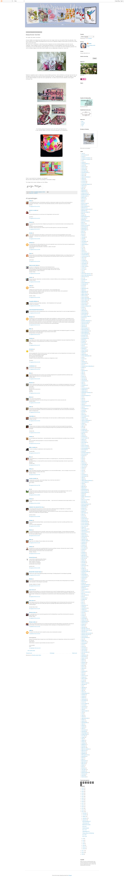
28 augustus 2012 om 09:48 (34, 516)
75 (81, 160)
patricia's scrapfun (33, 210)
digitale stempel (84, 294)
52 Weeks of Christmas (85, 157)
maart (84, 845)
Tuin (82, 713)
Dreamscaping (84, 313)
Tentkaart (83, 697)
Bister (82, 213)
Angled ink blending (85, 176)
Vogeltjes (83, 740)
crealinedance (32, 366)
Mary (30, 456)
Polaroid (83, 564)
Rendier (83, 583)
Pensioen (83, 549)
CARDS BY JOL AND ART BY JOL (36, 507)
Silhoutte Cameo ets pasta (86, 633)
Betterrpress (83, 207)
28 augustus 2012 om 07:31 (34, 465)
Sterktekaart (83, 671)
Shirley (30, 468)
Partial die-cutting (84, 540)
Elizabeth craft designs (85, 320)
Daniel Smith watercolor (86, 273)
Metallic (82, 495)
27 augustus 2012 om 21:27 (34, 345)
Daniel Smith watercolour (86, 275)
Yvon (82, 125)
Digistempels (83, 288)
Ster (82, 669)
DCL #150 (84, 834)
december (85, 813)
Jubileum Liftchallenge (85, 420)
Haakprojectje (84, 380)
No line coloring (84, 523)
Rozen (82, 603)
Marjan (90, 43)
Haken (82, 383)
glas (82, 369)
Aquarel (82, 178)
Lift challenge (84, 474)
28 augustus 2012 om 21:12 (34, 596)
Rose (82, 602)
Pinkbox (83, 559)
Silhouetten (83, 631)
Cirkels (82, 250)
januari (84, 848)
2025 (83, 789)
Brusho (82, 234)
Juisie (30, 406)
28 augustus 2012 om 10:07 (34, 535)
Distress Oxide (84, 297)
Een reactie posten (31, 650)
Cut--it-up (83, 269)
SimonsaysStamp (84, 637)
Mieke (30, 328)
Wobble (82, 765)
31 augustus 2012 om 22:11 (34, 618)
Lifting (82, 477)
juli (83, 838)
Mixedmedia (83, 506)
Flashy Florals (84, 350)
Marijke (30, 578)
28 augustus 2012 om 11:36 (34, 542)
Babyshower (31, 193)
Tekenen (83, 691)
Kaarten (82, 424)
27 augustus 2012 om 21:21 (34, 334)
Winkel (82, 757)
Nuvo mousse (84, 526)
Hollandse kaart (84, 401)
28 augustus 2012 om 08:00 (34, 494)
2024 (83, 791)
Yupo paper (83, 769)
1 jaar (82, 153)
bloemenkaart (84, 226)
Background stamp (85, 194)
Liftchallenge (83, 476)
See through (83, 618)
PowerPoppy (83, 574)
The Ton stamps (84, 703)
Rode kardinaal (84, 595)
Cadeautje (83, 237)
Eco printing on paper (85, 316)
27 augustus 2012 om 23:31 (34, 432)
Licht (82, 473)
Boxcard (83, 232)
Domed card (83, 304)
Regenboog (83, 581)
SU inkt (82, 680)
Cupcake (83, 267)
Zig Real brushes (84, 772)
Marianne (31, 382)
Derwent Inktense (84, 282)
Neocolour (83, 517)
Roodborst (83, 599)
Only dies (83, 533)
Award (82, 187)
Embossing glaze (84, 328)
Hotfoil (82, 404)
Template (83, 696)
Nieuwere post (29, 653)
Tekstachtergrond (84, 693)
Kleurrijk (83, 451)
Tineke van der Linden (33, 265)
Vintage (82, 737)
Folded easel (83, 354)
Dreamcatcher (84, 311)
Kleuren (82, 443)
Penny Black (83, 548)
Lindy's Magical (84, 482)
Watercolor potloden (85, 749)
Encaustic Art (83, 335)
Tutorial (82, 716)
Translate (90, 38)
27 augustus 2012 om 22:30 (34, 378)
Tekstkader (83, 694)
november (85, 814)
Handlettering (84, 385)
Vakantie (83, 721)
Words (82, 766)
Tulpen (82, 715)
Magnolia (83, 487)
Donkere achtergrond (85, 306)
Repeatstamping (84, 586)
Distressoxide (84, 303)
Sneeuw (83, 646)
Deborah (31, 222)
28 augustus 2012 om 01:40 (34, 443)
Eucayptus (83, 341)
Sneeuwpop (83, 647)
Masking (83, 493)
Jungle (82, 423)
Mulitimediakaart (85, 828)
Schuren (83, 614)
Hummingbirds (84, 408)
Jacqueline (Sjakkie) (33, 301)
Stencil (82, 665)
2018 (83, 801)
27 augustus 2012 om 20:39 (34, 249)
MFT (82, 498)
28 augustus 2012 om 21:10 (34, 585)
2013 (83, 810)
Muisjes (82, 511)
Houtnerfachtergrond (85, 405)
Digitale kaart (84, 292)
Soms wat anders (84, 652)
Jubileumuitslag (84, 421)
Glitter (82, 372)
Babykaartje (83, 190)
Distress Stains (84, 300)
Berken (82, 200)
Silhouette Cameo (84, 628)
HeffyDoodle (83, 391)
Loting (82, 483)
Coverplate (83, 260)
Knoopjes (83, 455)
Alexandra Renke (84, 172)
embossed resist (84, 323)
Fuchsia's (83, 358)
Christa (30, 498)
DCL (82, 278)
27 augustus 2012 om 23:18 (34, 420)
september (85, 818)
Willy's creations (32, 447)
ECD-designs (84, 314)
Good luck (83, 377)
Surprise (83, 681)
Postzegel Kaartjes (85, 571)
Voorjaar (83, 741)
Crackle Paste (84, 262)
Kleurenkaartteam (84, 448)
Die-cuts (83, 285)
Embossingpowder (85, 333)
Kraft (82, 460)
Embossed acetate (85, 322)
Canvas (82, 239)
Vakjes (82, 724)
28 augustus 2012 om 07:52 (34, 474)
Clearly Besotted (84, 254)
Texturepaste (83, 699)
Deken (82, 281)
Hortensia (83, 402)
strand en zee (84, 675)
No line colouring (84, 524)
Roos (82, 600)
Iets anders (83, 411)
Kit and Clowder (84, 438)
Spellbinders (83, 655)
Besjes (82, 201)
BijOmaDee (83, 210)
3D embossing (84, 154)
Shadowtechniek (84, 621)
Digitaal (82, 289)
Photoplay (83, 552)
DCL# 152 (84, 826)
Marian (30, 397)
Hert (82, 396)
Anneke (30, 436)
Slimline (83, 640)
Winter (82, 759)
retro (82, 590)
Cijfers (82, 248)
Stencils (82, 666)
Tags (82, 690)
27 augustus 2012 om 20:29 (34, 238)
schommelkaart (84, 611)
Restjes (82, 587)
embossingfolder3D (85, 330)
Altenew (83, 174)
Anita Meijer (31, 416)
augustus (84, 819)
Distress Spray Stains (85, 298)
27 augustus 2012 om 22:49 (34, 402)
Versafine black (84, 734)
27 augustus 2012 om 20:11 (34, 206)
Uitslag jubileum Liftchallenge (88, 833)
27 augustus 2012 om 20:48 (34, 281)
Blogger (70, 875)
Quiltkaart (83, 578)
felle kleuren (83, 347)
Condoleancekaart (85, 256)
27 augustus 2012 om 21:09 (34, 313)
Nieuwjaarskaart (84, 521)
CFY (82, 247)
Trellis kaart (83, 707)
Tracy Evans (83, 706)
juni (83, 840)
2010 (83, 852)
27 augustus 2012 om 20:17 (34, 229)
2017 (83, 803)
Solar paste (83, 650)
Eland (82, 319)
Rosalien (83, 122)
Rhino (82, 593)
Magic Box (83, 486)
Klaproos (83, 439)
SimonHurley (83, 636)
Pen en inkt (83, 546)
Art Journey (83, 182)
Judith (30, 630)
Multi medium (84, 512)
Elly (30, 424)
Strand (82, 674)
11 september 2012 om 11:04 (34, 648)
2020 (83, 798)
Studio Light (83, 678)
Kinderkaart (83, 436)
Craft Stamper (84, 263)
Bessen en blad (84, 203)
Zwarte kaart (83, 776)
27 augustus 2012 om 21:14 (34, 324)
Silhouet (83, 625)
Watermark (83, 751)
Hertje (82, 398)
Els (29, 489)
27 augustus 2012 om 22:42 (34, 393)
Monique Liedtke (32, 622)
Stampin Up (83, 658)
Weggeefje (83, 753)
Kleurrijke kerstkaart (85, 452)
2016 (83, 805)
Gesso (82, 364)
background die (84, 193)
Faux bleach (83, 344)
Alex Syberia (83, 171)
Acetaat (82, 162)
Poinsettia (83, 562)
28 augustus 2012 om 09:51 (34, 526)
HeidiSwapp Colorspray (86, 392)
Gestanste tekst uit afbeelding (87, 366)
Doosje (82, 307)
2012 (83, 811)
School (82, 612)
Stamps (82, 659)
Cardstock (83, 242)
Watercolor (83, 747)
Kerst (82, 427)
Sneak (82, 644)
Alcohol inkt (83, 168)
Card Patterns (84, 241)
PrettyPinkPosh (84, 575)
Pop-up (82, 567)
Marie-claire (31, 600)
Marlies (30, 529)
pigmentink (83, 555)
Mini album (83, 501)
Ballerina (83, 197)
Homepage (52, 653)
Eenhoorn (83, 317)
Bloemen (83, 223)
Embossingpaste (84, 332)
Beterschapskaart (84, 206)
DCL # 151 (84, 829)
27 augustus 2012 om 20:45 (34, 273)
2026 (83, 788)
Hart (82, 386)
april (84, 843)
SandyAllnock (84, 608)
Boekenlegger (84, 229)
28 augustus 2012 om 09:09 (34, 503)
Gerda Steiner (84, 363)
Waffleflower (83, 744)
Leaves (82, 468)
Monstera (83, 508)
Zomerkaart (83, 773)
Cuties (82, 272)
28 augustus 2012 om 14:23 (34, 553)
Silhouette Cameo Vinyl (86, 630)
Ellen (30, 373)
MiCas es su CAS (84, 499)
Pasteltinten (83, 542)
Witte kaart (83, 763)
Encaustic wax (84, 336)
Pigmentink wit (84, 556)
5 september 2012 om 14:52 (34, 626)
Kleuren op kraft (84, 445)
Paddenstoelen (84, 536)
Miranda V (31, 316)
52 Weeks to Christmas (85, 159)
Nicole (82, 124)
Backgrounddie (84, 196)
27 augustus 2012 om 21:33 (34, 369)
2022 (83, 794)
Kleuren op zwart (84, 446)
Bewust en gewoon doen (86, 209)
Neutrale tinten (84, 518)
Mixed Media (83, 505)
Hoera (82, 399)
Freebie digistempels (85, 355)
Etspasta (83, 339)
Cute (82, 270)
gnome (82, 374)
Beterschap (83, 204)
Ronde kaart (83, 597)
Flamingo (83, 348)
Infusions (83, 414)
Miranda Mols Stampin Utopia (35, 571)
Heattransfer (83, 389)
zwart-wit (83, 775)
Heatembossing (84, 388)
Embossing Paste (84, 329)
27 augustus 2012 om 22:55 (34, 412)
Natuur (82, 514)
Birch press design (85, 212)
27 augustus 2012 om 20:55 (34, 305)
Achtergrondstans (84, 163)
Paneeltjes (83, 537)
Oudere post (74, 653)
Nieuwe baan (84, 520)
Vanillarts (83, 727)
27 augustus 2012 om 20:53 (34, 297)
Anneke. (31, 277)
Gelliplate (83, 361)
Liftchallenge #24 (85, 823)
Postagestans (84, 570)
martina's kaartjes (33, 478)
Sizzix (82, 639)
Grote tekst (83, 379)
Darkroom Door (84, 276)
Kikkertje (83, 435)
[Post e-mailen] (48, 191)
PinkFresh (83, 561)
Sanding (83, 606)
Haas (82, 382)
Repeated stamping (85, 584)
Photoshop (83, 553)
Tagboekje (36, 193)
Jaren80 (83, 417)
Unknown (31, 242)
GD (82, 360)
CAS (82, 245)
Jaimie (30, 285)
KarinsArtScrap (32, 557)
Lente (82, 470)
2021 (83, 796)
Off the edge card (84, 528)
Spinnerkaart (83, 656)
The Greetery (83, 700)
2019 (83, 799)
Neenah (83, 515)
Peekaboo (83, 545)
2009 (83, 854)
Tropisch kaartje (84, 710)
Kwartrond (83, 463)
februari (84, 847)
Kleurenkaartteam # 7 (86, 821)
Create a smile (84, 266)
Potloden (83, 572)
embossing (83, 326)
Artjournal (83, 185)
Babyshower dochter (86, 824)
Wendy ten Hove (32, 612)
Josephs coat (84, 418)
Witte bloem (83, 762)
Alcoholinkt (83, 169)
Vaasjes (82, 719)
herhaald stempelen (85, 395)
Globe (82, 373)
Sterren (82, 672)
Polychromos (83, 565)
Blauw (82, 222)
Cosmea (83, 259)
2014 (83, 808)
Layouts (82, 467)
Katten (82, 426)
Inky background (84, 416)
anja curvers (31, 589)
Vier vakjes (83, 735)
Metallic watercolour (85, 496)
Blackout (83, 219)
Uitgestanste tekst (84, 718)
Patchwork (83, 543)
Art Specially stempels (85, 184)
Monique (31, 520)
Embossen (83, 325)
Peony (82, 550)
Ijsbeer (82, 413)
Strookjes (83, 677)
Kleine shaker (84, 442)
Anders (82, 175)
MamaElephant (84, 489)
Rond (82, 596)
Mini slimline (83, 502)
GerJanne (31, 349)
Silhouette (83, 627)
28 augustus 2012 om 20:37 (34, 575)
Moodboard (83, 509)
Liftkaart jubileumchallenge (86, 480)
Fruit (82, 357)
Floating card (83, 351)
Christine (31, 338)
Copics (82, 257)
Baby (82, 188)
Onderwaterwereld (85, 531)
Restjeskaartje (84, 589)
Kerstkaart (83, 432)
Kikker (82, 433)
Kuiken (82, 461)
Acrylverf (83, 165)
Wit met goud (83, 760)
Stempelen (83, 662)
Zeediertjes (83, 771)
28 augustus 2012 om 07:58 (34, 485)
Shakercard (83, 622)
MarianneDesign (84, 492)
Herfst (82, 394)
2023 (83, 793)
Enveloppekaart (84, 338)
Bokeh (82, 231)
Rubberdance (84, 605)
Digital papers (84, 291)
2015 (83, 806)
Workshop (83, 768)
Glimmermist (83, 370)
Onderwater (83, 530)
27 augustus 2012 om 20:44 (34, 261)
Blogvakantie (83, 228)
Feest (82, 345)
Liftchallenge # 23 (85, 831)
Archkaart (83, 179)
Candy (82, 238)
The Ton (83, 702)
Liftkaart (82, 479)
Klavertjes (83, 440)
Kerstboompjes (84, 430)
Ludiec (82, 485)
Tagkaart (83, 688)
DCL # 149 (84, 836)
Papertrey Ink (84, 539)
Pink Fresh (83, 558)
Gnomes (83, 376)
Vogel (82, 738)
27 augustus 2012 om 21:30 (34, 362)
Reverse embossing (85, 592)
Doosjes (83, 308)
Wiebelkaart (83, 756)
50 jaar (82, 156)
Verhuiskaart (83, 729)
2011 (83, 850)
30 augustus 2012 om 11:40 (34, 608)
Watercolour (83, 750)
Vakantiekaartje (84, 722)
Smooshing (83, 643)
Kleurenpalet (83, 449)
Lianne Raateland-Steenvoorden (35, 309)
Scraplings (83, 617)
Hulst (82, 407)
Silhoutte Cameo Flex (85, 634)
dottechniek (83, 310)
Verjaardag (83, 731)
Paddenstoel (83, 534)
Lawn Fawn (83, 465)
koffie (82, 457)
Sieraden (83, 624)
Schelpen (83, 609)
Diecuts (82, 286)
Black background (84, 216)
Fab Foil (83, 342)
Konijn (82, 458)
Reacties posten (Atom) (36, 655)
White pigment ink (84, 754)
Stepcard (83, 668)
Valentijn (83, 725)
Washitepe (83, 746)
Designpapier (84, 284)
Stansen (83, 660)
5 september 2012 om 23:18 (34, 633)
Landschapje (83, 464)
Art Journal (83, 181)
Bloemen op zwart (84, 225)
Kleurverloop (83, 454)
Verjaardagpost (84, 732)
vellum (82, 728)
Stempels (83, 663)
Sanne (30, 253)
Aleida (30, 200)
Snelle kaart (83, 649)
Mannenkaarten (84, 490)
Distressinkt (83, 301)
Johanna (31, 546)
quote (82, 580)
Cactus (82, 235)
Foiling (82, 352)
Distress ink (83, 295)
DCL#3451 (83, 279)
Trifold (82, 709)
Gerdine (30, 233)
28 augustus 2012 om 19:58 (34, 567)
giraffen (82, 367)
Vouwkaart (83, 743)
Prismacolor (83, 577)
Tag (82, 685)
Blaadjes (83, 215)
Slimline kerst (84, 641)
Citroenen (83, 251)
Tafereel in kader (84, 682)
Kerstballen (83, 429)
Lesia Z (82, 471)
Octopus (83, 527)
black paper (83, 218)
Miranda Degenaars (85, 504)
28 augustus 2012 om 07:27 (34, 453)
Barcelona (83, 198)
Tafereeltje (83, 684)
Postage (83, 568)
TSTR (82, 712)
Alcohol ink (83, 166)
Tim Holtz (83, 705)
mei (83, 841)
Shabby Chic (83, 619)
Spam (82, 653)
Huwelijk (83, 410)
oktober (84, 816)
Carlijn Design (84, 244)
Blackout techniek (84, 220)
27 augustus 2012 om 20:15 (34, 218)
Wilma (30, 539)
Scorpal (82, 615)
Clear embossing (84, 253)
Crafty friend (83, 264)
